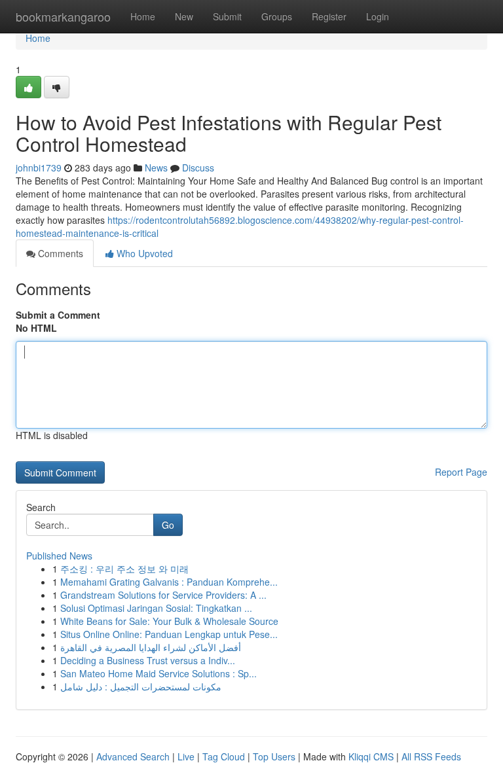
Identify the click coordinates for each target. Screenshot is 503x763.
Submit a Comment (58, 314)
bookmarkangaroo (63, 16)
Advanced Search (133, 756)
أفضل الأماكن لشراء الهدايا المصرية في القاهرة (150, 647)
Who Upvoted (143, 253)
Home (142, 16)
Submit (227, 16)
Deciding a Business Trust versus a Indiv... (147, 660)
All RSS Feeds (431, 756)
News (156, 167)
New (184, 16)
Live (186, 756)
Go (168, 524)
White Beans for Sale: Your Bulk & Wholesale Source (169, 621)
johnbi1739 (39, 167)
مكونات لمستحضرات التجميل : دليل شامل (140, 686)
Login (377, 16)
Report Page (461, 471)
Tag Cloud (223, 756)
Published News (59, 555)
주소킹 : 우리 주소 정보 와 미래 (124, 568)
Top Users (274, 756)
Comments (59, 253)
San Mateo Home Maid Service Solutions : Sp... (158, 673)
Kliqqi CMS (371, 756)
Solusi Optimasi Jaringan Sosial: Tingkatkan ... (156, 607)
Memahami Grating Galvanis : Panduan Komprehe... (169, 581)
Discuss (198, 167)
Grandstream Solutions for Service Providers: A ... (163, 594)
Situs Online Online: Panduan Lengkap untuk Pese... (169, 634)
